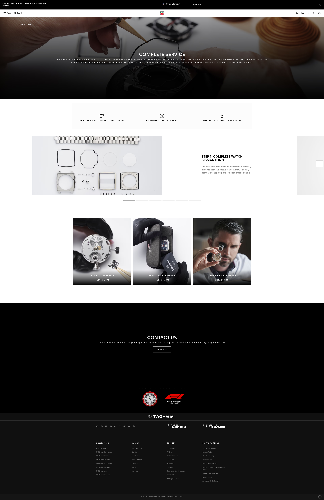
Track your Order (173, 479)
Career (134, 463)
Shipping (170, 463)
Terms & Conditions (209, 448)
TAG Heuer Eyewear (103, 475)
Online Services (172, 456)
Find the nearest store (178, 426)
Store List (135, 471)
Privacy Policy (207, 452)
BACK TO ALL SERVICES (22, 25)
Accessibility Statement (210, 481)
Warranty (170, 460)
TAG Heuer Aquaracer (104, 463)
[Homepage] (162, 13)
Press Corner (136, 460)
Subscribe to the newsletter (216, 426)
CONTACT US (162, 349)
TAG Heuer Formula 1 (103, 460)
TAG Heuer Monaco (103, 467)
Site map (135, 467)
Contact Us (171, 448)
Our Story (135, 452)
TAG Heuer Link (101, 471)
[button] (314, 13)
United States (171, 4)
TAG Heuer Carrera (102, 456)
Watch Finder (101, 448)
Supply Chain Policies (210, 473)
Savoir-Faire (136, 456)
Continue (198, 4)
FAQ (168, 452)
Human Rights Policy (209, 463)
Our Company (137, 448)
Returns (170, 467)
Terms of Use (207, 460)
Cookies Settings (208, 456)
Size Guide (171, 475)
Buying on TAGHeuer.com (176, 471)
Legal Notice (207, 477)
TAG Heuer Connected (104, 452)
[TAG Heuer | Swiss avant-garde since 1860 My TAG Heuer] (162, 416)
